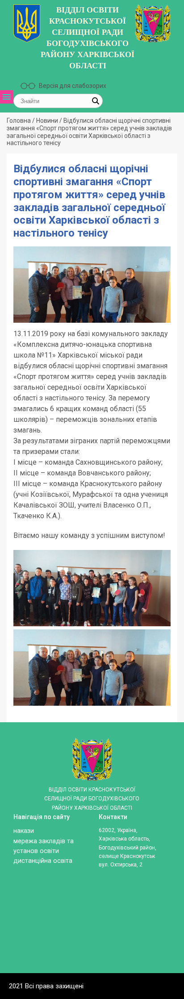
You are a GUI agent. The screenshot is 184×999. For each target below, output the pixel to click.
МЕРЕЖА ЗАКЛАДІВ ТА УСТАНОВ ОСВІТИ (20, 189)
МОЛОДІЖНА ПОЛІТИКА (20, 316)
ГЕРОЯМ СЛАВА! (20, 271)
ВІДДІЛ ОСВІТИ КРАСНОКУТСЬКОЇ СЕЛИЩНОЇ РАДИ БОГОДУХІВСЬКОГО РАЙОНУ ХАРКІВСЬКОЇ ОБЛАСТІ (87, 37)
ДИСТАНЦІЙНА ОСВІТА (20, 294)
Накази (23, 831)
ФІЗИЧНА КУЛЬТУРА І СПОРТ (20, 348)
